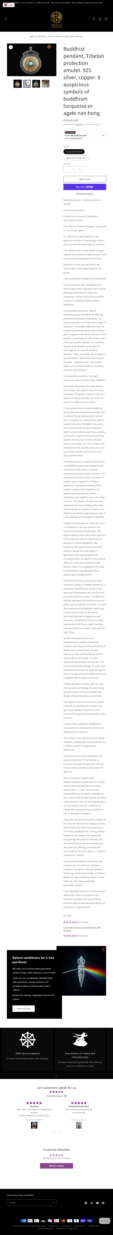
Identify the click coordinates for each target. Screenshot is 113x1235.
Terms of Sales (24, 1008)
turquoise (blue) (74, 151)
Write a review (56, 1165)
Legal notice (72, 1229)
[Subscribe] (53, 1202)
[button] (6, 19)
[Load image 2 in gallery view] (36, 84)
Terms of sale (61, 1229)
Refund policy (54, 1226)
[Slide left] (10, 84)
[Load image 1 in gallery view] (18, 84)
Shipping (79, 124)
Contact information (45, 1229)
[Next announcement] (108, 3)
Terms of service (80, 1226)
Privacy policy (66, 1226)
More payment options (84, 193)
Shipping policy (94, 1226)
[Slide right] (53, 84)
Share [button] (68, 915)
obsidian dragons (25, 1226)
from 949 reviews (54, 1095)
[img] (56, 1092)
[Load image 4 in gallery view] (46, 84)
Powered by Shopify (39, 1226)
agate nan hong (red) (76, 158)
